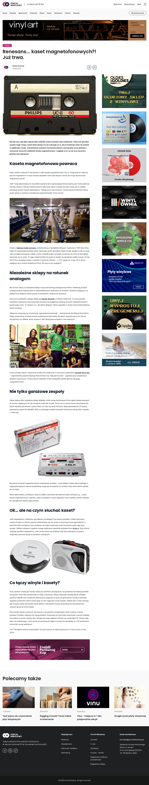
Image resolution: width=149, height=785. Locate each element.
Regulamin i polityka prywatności (98, 758)
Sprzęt (49, 13)
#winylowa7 (58, 13)
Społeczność (23, 13)
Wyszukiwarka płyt (137, 13)
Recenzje (76, 13)
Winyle (42, 13)
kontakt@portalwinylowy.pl (132, 739)
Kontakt (93, 739)
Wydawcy (94, 748)
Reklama (65, 739)
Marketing (65, 752)
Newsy (5, 13)
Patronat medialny (69, 748)
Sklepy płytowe (129, 4)
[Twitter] (16, 750)
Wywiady (13, 13)
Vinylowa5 (33, 13)
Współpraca (66, 744)
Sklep (139, 4)
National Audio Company (26, 248)
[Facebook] (5, 750)
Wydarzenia (118, 4)
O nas (92, 744)
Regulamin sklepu (97, 764)
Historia (68, 13)
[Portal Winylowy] (12, 4)
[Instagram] (10, 750)
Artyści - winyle (97, 752)
